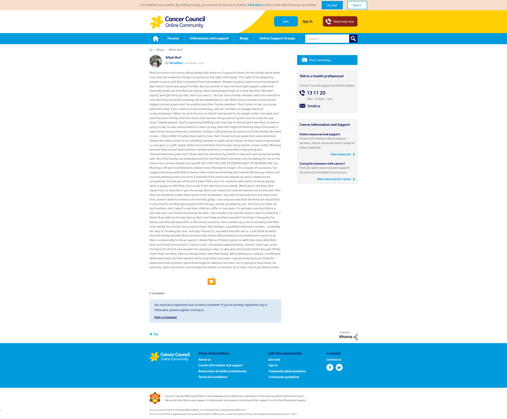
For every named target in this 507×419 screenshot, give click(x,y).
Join (286, 21)
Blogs (160, 50)
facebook (329, 367)
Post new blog (320, 60)
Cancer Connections (151, 49)
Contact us (333, 359)
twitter (339, 367)
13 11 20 (316, 93)
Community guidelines (284, 377)
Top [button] (155, 334)
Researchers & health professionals (222, 371)
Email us (314, 106)
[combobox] (331, 38)
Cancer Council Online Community (173, 357)
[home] (156, 38)
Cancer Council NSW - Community (177, 22)
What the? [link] (176, 50)
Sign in (307, 21)
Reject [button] (357, 5)
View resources (341, 154)
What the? (173, 57)
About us (204, 359)
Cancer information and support (220, 365)
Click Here (254, 5)
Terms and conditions (213, 377)
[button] (332, 5)
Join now (274, 359)
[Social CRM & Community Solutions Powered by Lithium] (348, 335)
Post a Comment (165, 317)
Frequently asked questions (287, 371)
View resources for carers (334, 179)
